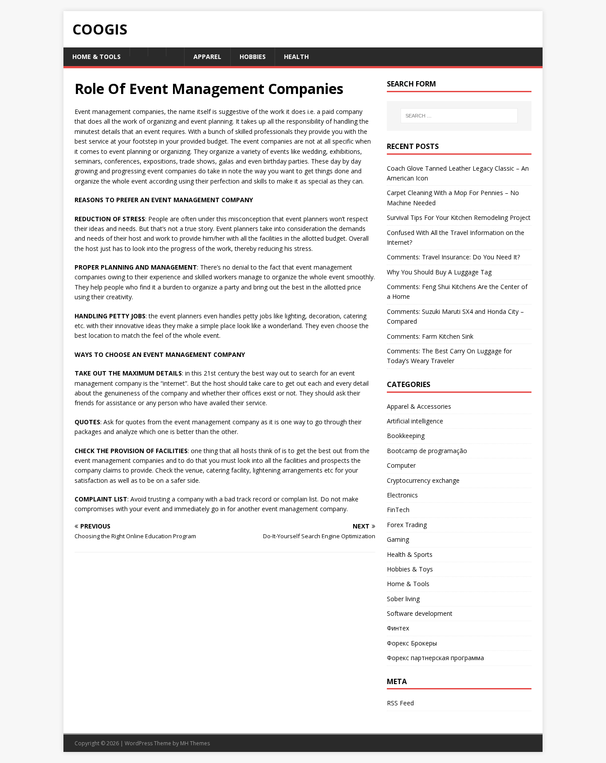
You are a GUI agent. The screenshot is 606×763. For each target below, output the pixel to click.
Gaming (398, 539)
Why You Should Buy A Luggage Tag (439, 272)
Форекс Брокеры (412, 643)
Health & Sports (410, 554)
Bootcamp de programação (427, 450)
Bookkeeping (406, 435)
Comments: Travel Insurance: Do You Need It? (453, 257)
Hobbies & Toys (410, 569)
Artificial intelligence (415, 421)
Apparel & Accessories (419, 406)
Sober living (403, 599)
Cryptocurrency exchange (423, 480)
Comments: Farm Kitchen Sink (430, 336)
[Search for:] (459, 115)
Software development (420, 613)
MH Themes (195, 743)
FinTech (398, 509)
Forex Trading (407, 524)
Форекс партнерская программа (435, 657)
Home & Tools (408, 583)
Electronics (402, 495)
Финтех (398, 628)
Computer (401, 465)
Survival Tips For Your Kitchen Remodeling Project (459, 217)
